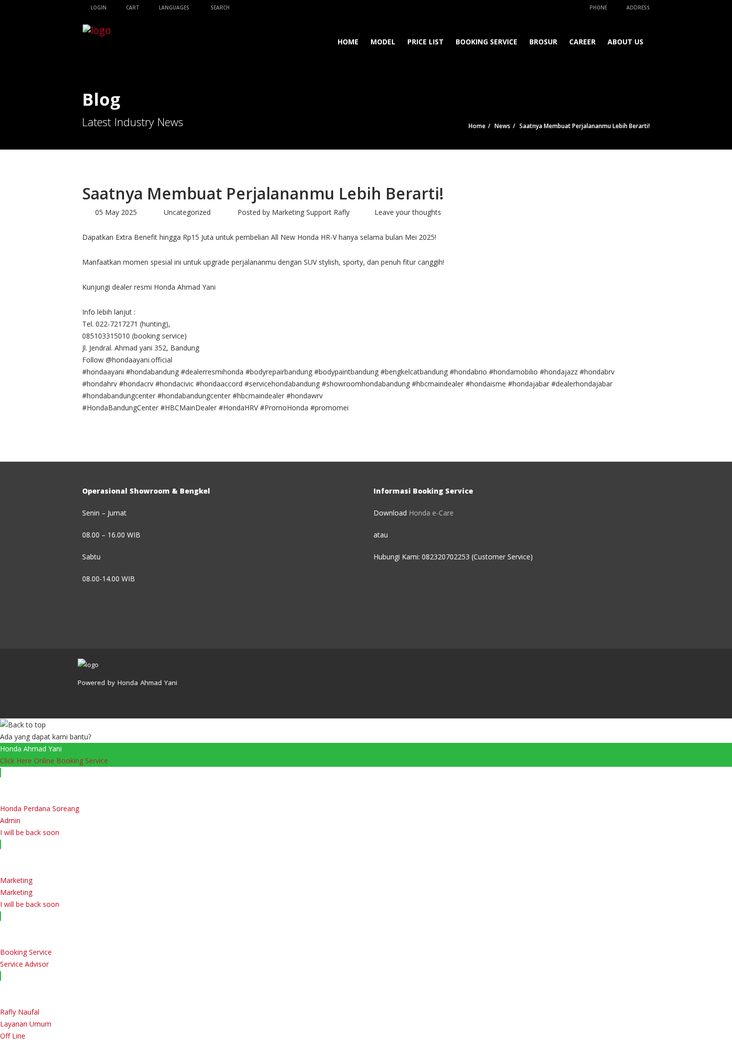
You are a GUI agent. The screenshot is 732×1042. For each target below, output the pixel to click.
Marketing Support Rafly (311, 212)
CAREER (582, 41)
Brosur (543, 41)
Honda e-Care (431, 513)
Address (637, 7)
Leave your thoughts (407, 212)
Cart (131, 7)
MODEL (382, 41)
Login (98, 7)
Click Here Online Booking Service (54, 760)
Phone (597, 7)
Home (348, 41)
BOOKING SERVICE (486, 41)
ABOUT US (625, 41)
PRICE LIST (425, 41)
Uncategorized (187, 212)
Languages (173, 7)
